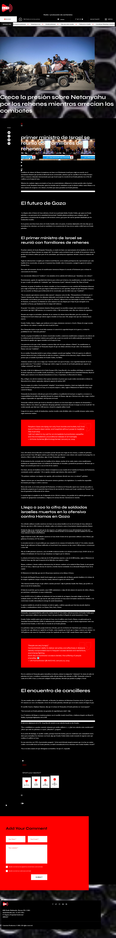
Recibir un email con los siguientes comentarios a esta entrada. (26, 867)
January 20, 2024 (68, 439)
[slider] (62, 19)
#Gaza (81, 648)
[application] (41, 19)
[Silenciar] (58, 19)
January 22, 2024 (63, 660)
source (24, 764)
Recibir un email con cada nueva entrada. (20, 871)
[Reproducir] (20, 19)
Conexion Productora (9, 925)
